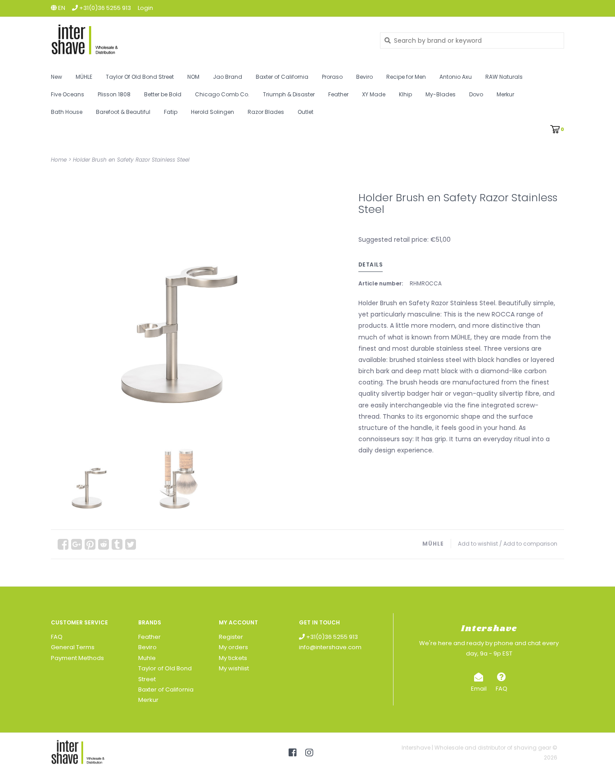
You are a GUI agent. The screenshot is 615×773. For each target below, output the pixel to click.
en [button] (61, 8)
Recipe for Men (406, 77)
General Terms (73, 647)
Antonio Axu (455, 77)
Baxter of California (282, 77)
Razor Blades (266, 112)
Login (145, 8)
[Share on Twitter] (130, 544)
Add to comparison (530, 543)
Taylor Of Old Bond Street (140, 77)
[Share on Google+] (76, 544)
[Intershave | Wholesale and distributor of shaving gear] (208, 40)
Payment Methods (77, 658)
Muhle (147, 658)
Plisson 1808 (114, 94)
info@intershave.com (330, 647)
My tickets (233, 658)
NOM (193, 77)
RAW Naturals (504, 77)
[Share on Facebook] (63, 544)
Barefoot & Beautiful (123, 112)
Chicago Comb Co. (222, 94)
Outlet (305, 112)
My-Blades (440, 94)
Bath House (66, 112)
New (56, 77)
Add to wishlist (478, 543)
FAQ (57, 637)
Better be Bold (162, 94)
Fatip (170, 112)
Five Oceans (67, 94)
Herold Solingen (212, 112)
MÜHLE (84, 77)
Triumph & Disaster (289, 94)
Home (59, 159)
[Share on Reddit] (103, 544)
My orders (233, 647)
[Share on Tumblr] (117, 544)
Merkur (505, 94)
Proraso (332, 77)
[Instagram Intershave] (309, 752)
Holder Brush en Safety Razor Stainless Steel (131, 159)
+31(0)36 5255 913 (331, 637)
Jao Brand (227, 77)
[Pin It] (90, 544)
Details (370, 264)
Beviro (364, 77)
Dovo (476, 94)
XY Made (373, 94)
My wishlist (234, 668)
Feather (338, 94)
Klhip (405, 94)
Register (231, 637)
